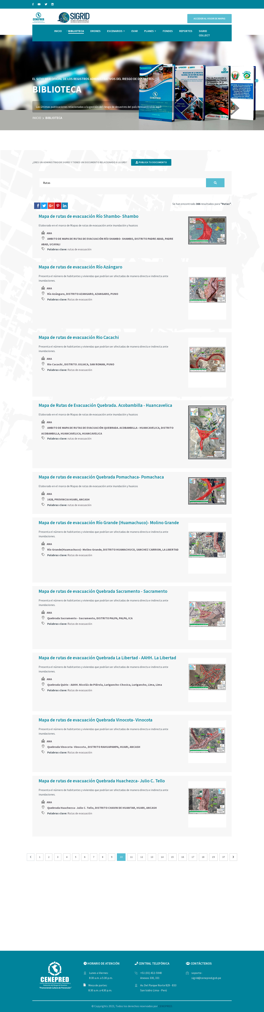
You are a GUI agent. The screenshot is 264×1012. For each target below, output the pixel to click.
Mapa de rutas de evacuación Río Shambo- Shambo (88, 216)
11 (131, 857)
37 (223, 857)
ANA (49, 233)
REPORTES (185, 31)
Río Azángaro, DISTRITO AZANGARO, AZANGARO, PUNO (82, 294)
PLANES (149, 31)
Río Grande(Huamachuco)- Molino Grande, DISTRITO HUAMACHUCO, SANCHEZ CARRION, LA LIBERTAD (113, 549)
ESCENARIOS (114, 31)
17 (193, 857)
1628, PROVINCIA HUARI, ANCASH (68, 499)
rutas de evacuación (79, 249)
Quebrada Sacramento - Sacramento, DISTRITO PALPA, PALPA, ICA (90, 618)
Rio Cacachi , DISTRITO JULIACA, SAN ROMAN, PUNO (80, 364)
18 (203, 857)
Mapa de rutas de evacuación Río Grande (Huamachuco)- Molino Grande (109, 522)
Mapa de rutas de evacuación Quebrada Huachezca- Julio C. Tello (102, 781)
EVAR (134, 31)
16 (182, 857)
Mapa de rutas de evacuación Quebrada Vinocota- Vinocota (95, 720)
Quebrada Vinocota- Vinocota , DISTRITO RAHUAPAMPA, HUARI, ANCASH (93, 747)
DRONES (95, 31)
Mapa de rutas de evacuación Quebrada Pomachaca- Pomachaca (101, 477)
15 (172, 857)
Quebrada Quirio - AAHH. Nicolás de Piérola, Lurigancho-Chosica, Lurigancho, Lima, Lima (104, 684)
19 (213, 857)
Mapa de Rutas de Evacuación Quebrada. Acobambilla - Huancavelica (105, 405)
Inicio (36, 118)
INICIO (58, 31)
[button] (257, 80)
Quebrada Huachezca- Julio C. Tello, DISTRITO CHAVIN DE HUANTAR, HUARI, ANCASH (102, 807)
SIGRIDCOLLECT (204, 33)
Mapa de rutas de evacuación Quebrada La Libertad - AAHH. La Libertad (107, 658)
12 (141, 857)
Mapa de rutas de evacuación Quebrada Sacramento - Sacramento (103, 591)
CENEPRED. (165, 1006)
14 (162, 857)
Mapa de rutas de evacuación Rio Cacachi (79, 337)
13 (152, 857)
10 (121, 857)
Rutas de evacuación (80, 299)
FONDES (168, 31)
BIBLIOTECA (76, 31)
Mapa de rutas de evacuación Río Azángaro (80, 267)
